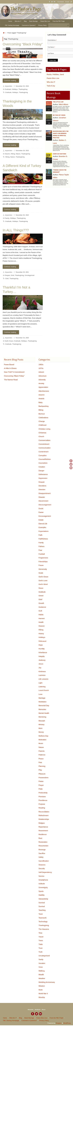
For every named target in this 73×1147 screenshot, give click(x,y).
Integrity (42, 656)
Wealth (41, 975)
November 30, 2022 (22, 215)
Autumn (7, 154)
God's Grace (9, 341)
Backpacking (44, 406)
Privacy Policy (44, 1020)
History (41, 634)
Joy (40, 668)
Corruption (43, 455)
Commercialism (44, 440)
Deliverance (43, 474)
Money (41, 732)
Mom (40, 728)
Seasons (42, 865)
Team (41, 914)
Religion (42, 823)
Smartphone (43, 880)
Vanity (41, 959)
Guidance (42, 607)
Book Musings (29, 1018)
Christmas (42, 433)
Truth (40, 952)
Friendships (43, 561)
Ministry (41, 724)
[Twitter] (52, 1)
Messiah (42, 721)
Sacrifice (42, 853)
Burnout (42, 414)
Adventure (42, 376)
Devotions (42, 486)
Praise (41, 781)
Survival (42, 903)
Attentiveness (44, 391)
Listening (42, 687)
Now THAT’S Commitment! (14, 372)
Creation (42, 467)
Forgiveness (43, 558)
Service (41, 876)
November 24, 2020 (22, 338)
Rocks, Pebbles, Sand (55, 74)
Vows (41, 967)
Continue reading (10, 80)
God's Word (43, 584)
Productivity (43, 793)
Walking (42, 971)
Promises (42, 796)
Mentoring (42, 717)
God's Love (43, 580)
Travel (41, 937)
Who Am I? (51, 82)
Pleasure (42, 774)
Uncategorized (29, 275)
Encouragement (45, 516)
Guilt (40, 611)
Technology (43, 921)
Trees (41, 940)
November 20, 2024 (22, 86)
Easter (41, 512)
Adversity (42, 380)
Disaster (42, 497)
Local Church (44, 690)
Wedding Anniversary (47, 982)
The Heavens (44, 929)
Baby (41, 402)
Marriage (42, 698)
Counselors (43, 463)
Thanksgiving (23, 89)
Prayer (41, 785)
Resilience (43, 834)
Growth (41, 603)
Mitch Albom (63, 104)
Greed (41, 596)
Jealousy (42, 660)
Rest (40, 838)
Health (41, 622)
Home (5, 1018)
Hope (41, 645)
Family (7, 218)
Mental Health (44, 713)
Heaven (42, 626)
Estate (41, 520)
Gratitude (8, 89)
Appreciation (43, 387)
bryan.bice (8, 86)
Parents (42, 751)
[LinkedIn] (54, 1)
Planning (42, 766)
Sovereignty (43, 887)
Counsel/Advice (45, 459)
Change (42, 421)
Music (41, 743)
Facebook (60, 2)
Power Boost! (9, 364)
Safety (41, 857)
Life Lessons (43, 679)
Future (41, 565)
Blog (20, 1018)
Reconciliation (44, 812)
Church (41, 436)
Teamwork (42, 918)
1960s (41, 364)
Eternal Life (43, 524)
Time (40, 933)
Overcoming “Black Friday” (23, 44)
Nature (18, 154)
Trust (40, 948)
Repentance (43, 827)
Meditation (42, 702)
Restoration (43, 842)
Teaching (42, 910)
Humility (42, 649)
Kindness (42, 671)
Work (41, 990)
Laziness (42, 675)
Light (40, 683)
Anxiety (41, 383)
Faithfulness (43, 539)
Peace (41, 759)
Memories (42, 709)
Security (42, 868)
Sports (41, 891)
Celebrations (43, 417)
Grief (12, 275)
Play (40, 770)
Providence (43, 800)
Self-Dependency (45, 872)
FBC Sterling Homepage (11, 1020)
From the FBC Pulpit (56, 1018)
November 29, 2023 (22, 150)
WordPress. (67, 1023)
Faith (40, 535)
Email (67, 2)
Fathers (41, 546)
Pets (40, 762)
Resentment (43, 831)
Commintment (44, 444)
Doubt (41, 508)
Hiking (13, 154)
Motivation (42, 740)
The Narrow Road (11, 380)
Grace (41, 588)
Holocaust (42, 641)
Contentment (43, 452)
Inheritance (43, 652)
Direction (42, 489)
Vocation (42, 963)
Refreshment (43, 815)
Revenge (42, 850)
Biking (41, 410)
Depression (43, 478)
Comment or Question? (29, 1020)
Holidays (15, 89)
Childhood (42, 425)
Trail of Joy (51, 86)
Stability (42, 895)
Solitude (42, 884)
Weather (42, 978)
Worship (42, 997)
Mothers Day (43, 736)
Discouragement (45, 505)
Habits (41, 615)
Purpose (42, 804)
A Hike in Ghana (10, 368)
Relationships (44, 819)
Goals (41, 573)
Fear (40, 550)
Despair (7, 275)
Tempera (58, 1023)
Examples (42, 527)
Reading (42, 808)
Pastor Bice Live (53, 78)
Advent (41, 372)
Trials (41, 944)
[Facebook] (49, 1)
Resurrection (43, 846)
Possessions (43, 777)
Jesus (41, 664)
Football (42, 554)
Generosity (43, 569)
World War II (43, 994)
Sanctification (44, 861)
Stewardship (43, 899)
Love (40, 694)
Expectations (44, 531)
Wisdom (42, 986)
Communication (45, 448)
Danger (41, 471)
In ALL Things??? (16, 230)
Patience (42, 755)
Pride (41, 789)
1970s (41, 368)
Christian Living (44, 429)
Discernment (43, 501)
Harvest (42, 618)
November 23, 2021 (22, 272)
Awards (41, 399)
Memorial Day (44, 705)
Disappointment (45, 493)
